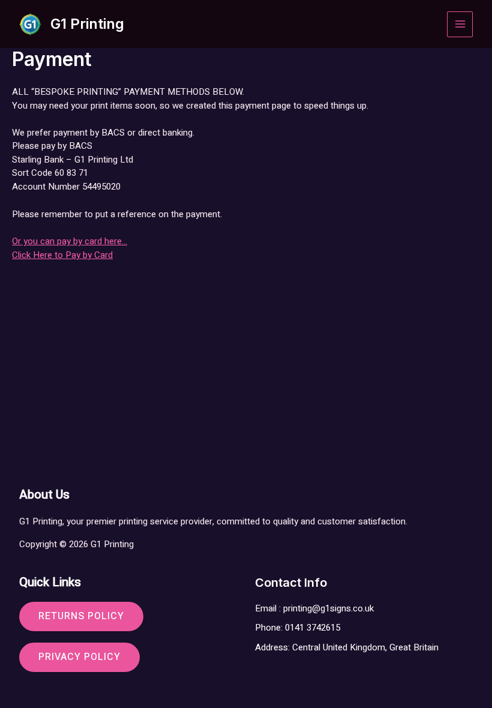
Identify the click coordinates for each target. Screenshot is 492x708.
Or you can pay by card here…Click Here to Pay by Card (69, 248)
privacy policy (79, 657)
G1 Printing (87, 23)
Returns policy (81, 616)
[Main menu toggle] (460, 24)
